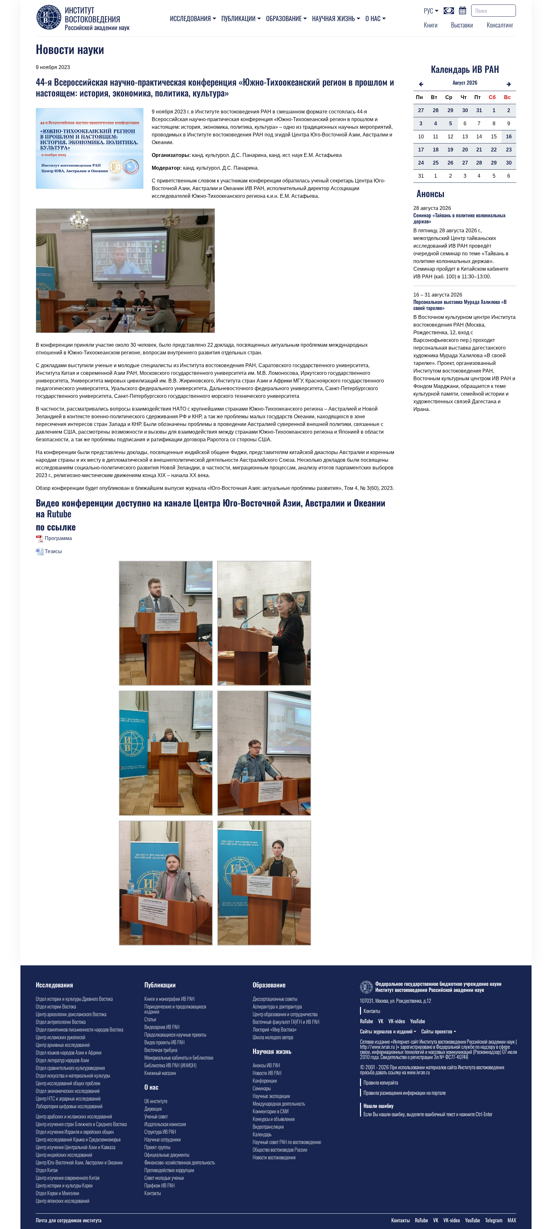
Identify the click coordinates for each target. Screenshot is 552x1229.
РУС (428, 10)
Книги (431, 24)
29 (450, 110)
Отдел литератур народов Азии (62, 1060)
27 (421, 110)
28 (436, 110)
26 (450, 163)
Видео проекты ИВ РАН (164, 1042)
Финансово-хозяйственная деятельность (179, 1162)
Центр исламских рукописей (60, 1037)
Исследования (190, 18)
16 (509, 136)
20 (465, 149)
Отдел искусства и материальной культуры (73, 1075)
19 (450, 149)
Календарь (262, 1134)
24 (421, 163)
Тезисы (52, 551)
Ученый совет (156, 1116)
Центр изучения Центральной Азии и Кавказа (75, 1146)
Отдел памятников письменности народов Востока (79, 1029)
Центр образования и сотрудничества (285, 1013)
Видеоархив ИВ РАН (162, 1026)
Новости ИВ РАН (267, 1072)
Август (459, 82)
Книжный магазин (160, 1072)
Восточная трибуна (160, 1049)
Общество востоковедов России (280, 1149)
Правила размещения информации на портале (405, 1092)
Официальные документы (166, 1154)
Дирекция (153, 1108)
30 (465, 110)
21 (479, 149)
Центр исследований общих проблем (68, 1083)
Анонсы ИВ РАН (266, 1065)
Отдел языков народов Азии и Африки (69, 1052)
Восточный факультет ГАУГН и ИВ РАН (286, 1021)
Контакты (152, 1192)
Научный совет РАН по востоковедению (287, 1141)
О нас (372, 18)
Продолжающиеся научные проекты (175, 1034)
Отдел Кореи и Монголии (57, 1192)
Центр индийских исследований (64, 1154)
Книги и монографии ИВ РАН (169, 998)
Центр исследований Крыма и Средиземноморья (78, 1139)
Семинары (262, 1088)
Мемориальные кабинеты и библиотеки (178, 1057)
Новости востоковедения (274, 1157)
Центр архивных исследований (63, 1044)
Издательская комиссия (165, 1123)
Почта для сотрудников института (69, 1220)
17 (421, 149)
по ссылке (56, 526)
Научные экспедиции (271, 1095)
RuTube (366, 1021)
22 (494, 149)
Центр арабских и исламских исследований (74, 1116)
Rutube (59, 513)
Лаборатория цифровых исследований (69, 1106)
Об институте (155, 1100)
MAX (512, 1220)
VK (380, 1021)
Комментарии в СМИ (270, 1111)
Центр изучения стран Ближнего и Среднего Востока (81, 1123)
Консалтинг (500, 24)
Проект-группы (157, 1146)
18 (436, 149)
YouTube (417, 1021)
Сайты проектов (436, 1031)
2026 (472, 82)
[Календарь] (462, 9)
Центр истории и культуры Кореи (64, 1185)
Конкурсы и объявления (274, 1118)
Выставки (462, 24)
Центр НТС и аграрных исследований (68, 1098)
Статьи (150, 1019)
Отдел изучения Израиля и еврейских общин (75, 1131)
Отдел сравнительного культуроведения (70, 1067)
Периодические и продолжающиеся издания (175, 1009)
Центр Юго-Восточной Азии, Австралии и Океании (79, 1162)
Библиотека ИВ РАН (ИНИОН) (170, 1065)
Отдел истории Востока (56, 1006)
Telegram (493, 1220)
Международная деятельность (279, 1103)
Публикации (238, 18)
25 (436, 163)
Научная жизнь (333, 18)
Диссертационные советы (275, 998)
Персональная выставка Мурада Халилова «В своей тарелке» (460, 305)
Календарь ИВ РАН (465, 68)
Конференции (265, 1080)
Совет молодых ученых (164, 1177)
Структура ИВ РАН (160, 1131)
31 (479, 110)
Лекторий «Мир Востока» (275, 1029)
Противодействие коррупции (169, 1169)
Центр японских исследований (62, 1200)
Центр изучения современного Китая (67, 1177)
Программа (57, 538)
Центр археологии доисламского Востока (71, 1013)
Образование (284, 18)
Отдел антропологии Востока (61, 1021)
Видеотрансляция (268, 1126)
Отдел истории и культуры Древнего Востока (74, 998)
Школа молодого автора (273, 1037)
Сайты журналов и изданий (386, 1031)
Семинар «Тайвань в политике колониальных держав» (459, 218)
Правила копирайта (381, 1082)
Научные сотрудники (162, 1139)
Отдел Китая (46, 1169)
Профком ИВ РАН (159, 1185)
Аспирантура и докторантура (277, 1006)
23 (509, 149)
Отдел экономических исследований (68, 1090)
